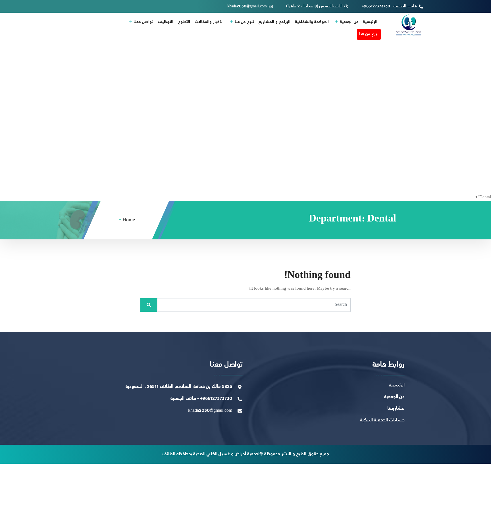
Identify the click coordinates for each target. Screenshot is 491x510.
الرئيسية (370, 22)
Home (128, 220)
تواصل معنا (143, 22)
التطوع (184, 22)
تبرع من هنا (244, 22)
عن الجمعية (349, 22)
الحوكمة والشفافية (312, 22)
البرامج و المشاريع (274, 22)
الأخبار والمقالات (209, 22)
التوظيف (165, 22)
